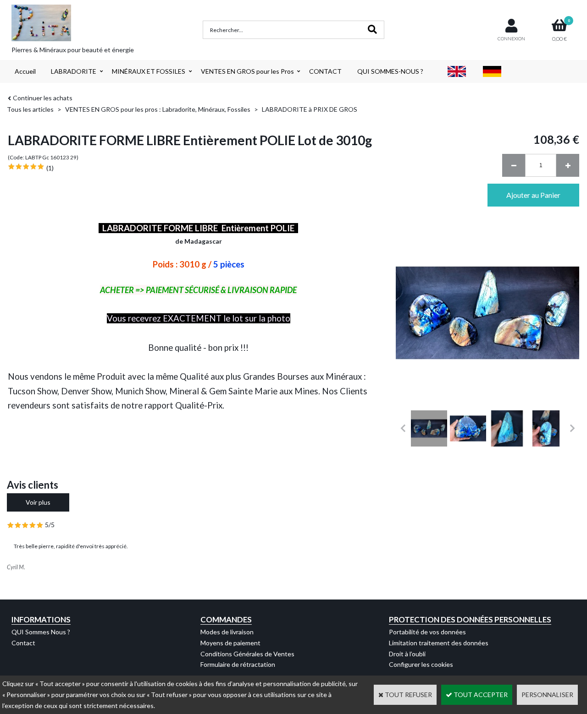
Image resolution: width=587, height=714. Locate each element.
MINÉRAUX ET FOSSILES (148, 71)
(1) (50, 168)
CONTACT (325, 71)
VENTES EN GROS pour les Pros (247, 71)
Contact (23, 643)
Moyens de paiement (230, 643)
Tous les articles (30, 109)
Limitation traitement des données (438, 643)
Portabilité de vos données (427, 632)
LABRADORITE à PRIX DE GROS (309, 109)
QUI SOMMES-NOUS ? (390, 71)
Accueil (25, 71)
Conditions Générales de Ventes (247, 654)
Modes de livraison (227, 632)
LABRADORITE (73, 71)
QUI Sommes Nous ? (40, 632)
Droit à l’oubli (407, 654)
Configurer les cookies (421, 664)
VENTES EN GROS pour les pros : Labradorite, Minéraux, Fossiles (157, 109)
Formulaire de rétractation (237, 664)
